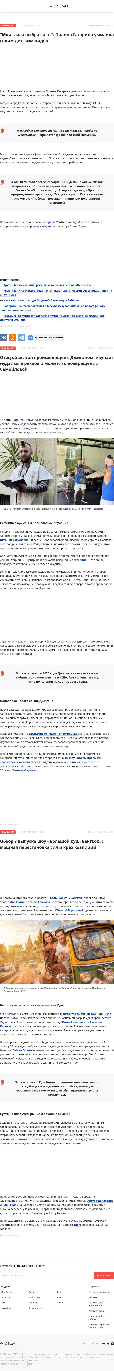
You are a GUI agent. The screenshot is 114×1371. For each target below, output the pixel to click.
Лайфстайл (34, 1297)
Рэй (105, 1209)
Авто (31, 1292)
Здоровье (34, 1302)
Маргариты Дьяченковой (78, 1014)
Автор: (15, 326)
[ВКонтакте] (3, 337)
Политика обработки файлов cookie (99, 1326)
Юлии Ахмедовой (73, 1022)
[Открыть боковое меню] (1, 6)
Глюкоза (44, 902)
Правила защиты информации (97, 1304)
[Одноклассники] (12, 337)
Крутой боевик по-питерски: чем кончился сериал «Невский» (47, 285)
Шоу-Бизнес (7, 25)
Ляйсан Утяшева (24, 1050)
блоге (77, 1224)
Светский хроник (25, 770)
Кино (59, 1297)
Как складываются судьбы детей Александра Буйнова (41, 300)
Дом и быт (6, 1308)
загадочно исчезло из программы (53, 733)
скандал (46, 226)
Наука (4, 1302)
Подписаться (104, 1275)
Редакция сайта (96, 1310)
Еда (59, 1292)
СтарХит (80, 560)
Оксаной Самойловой (15, 540)
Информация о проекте (100, 1292)
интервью (48, 222)
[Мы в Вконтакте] (103, 1343)
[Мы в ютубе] (112, 1343)
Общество (6, 1297)
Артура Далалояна (100, 1200)
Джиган (19, 420)
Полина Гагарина (58, 91)
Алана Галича (12, 1205)
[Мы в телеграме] (108, 1343)
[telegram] (21, 337)
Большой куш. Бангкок (66, 898)
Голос (73, 226)
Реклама (92, 1297)
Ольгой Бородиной (70, 910)
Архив (60, 1302)
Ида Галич (17, 902)
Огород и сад (35, 1308)
